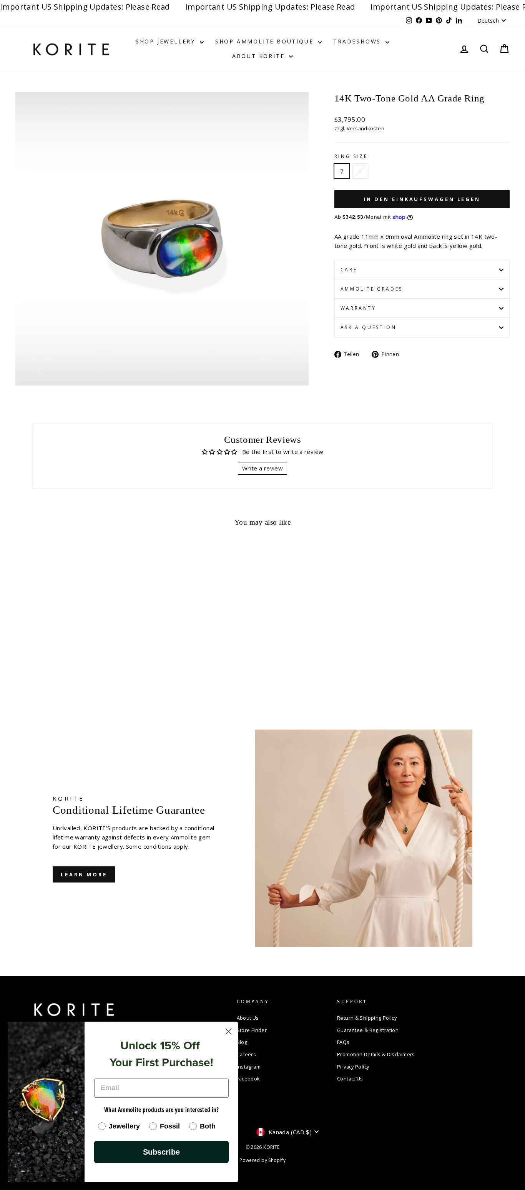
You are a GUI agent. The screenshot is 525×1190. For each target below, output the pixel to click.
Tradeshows (358, 41)
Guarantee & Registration (368, 1030)
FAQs (343, 1042)
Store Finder (252, 1030)
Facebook (248, 1078)
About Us (248, 1017)
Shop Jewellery (167, 41)
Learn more (84, 874)
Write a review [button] (262, 468)
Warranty (358, 308)
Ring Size (350, 156)
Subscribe (161, 1152)
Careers (246, 1054)
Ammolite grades (372, 289)
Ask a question (368, 327)
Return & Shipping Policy (367, 1017)
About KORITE (259, 56)
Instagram (249, 1066)
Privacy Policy (353, 1066)
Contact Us (350, 1078)
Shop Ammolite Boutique (265, 41)
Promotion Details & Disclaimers (376, 1054)
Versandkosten (365, 128)
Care (349, 269)
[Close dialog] (228, 1031)
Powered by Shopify (262, 1160)
